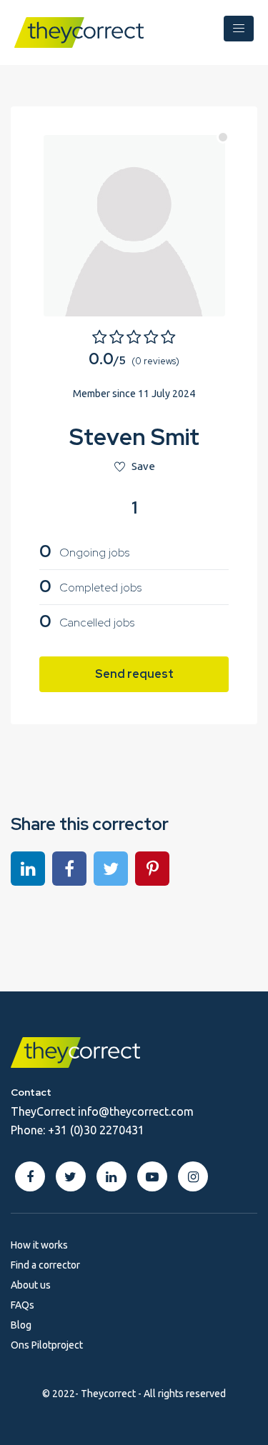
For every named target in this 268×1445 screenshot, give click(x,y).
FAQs (22, 1305)
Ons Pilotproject (47, 1345)
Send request (134, 673)
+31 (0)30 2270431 (96, 1130)
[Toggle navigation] (239, 28)
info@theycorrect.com (136, 1111)
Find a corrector (45, 1265)
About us (31, 1285)
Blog (21, 1325)
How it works (39, 1245)
